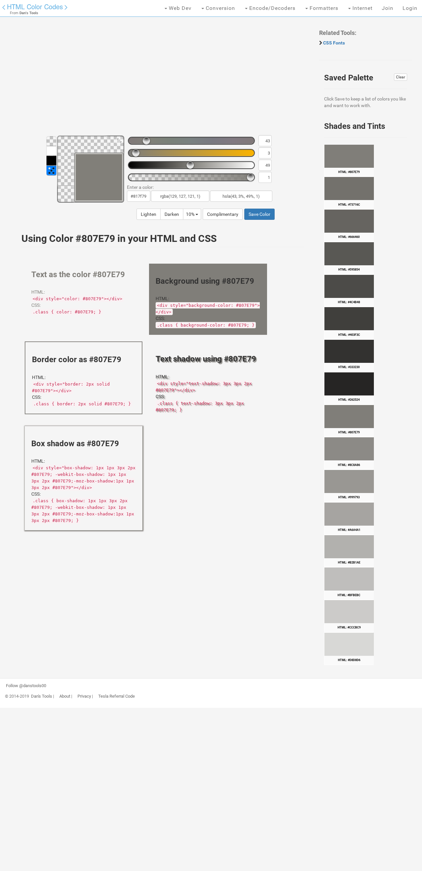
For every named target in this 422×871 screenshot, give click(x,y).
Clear (400, 77)
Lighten (148, 214)
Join (387, 8)
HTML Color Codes (35, 6)
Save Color (259, 214)
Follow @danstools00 (26, 685)
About (64, 696)
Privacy (84, 696)
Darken (172, 214)
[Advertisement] (159, 79)
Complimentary (222, 214)
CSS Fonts (334, 42)
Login (410, 8)
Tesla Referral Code (116, 696)
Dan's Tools (41, 696)
